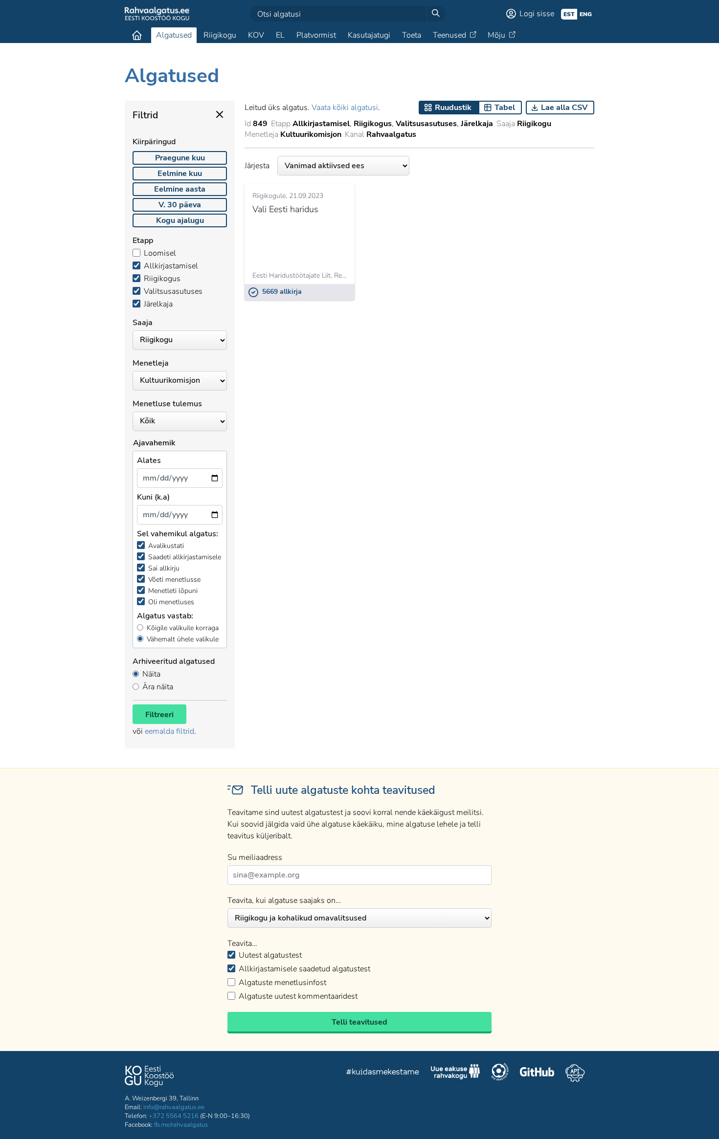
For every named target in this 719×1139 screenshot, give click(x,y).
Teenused (449, 35)
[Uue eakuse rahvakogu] (455, 1073)
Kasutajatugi (369, 35)
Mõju (496, 35)
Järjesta (257, 165)
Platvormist (316, 35)
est (569, 14)
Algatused (174, 35)
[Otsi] (436, 14)
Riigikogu (219, 35)
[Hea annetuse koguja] (500, 1073)
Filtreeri (159, 714)
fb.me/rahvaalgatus (181, 1124)
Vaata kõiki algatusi (345, 107)
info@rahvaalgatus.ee (173, 1107)
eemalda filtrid (169, 731)
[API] (574, 1073)
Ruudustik (453, 107)
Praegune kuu (180, 158)
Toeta (411, 35)
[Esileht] (137, 35)
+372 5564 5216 (174, 1116)
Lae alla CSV (564, 107)
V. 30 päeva (179, 204)
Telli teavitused (359, 1022)
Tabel (504, 107)
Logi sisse (536, 13)
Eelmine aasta (179, 189)
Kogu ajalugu (180, 220)
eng (586, 14)
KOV (256, 35)
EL (280, 35)
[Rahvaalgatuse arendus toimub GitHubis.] (537, 1073)
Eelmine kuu (179, 173)
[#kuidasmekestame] (383, 1073)
